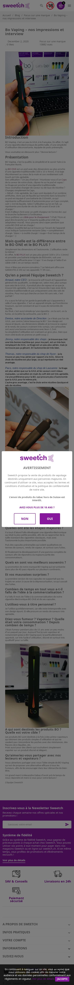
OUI (50, 519)
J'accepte (62, 979)
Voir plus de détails (43, 978)
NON (24, 519)
